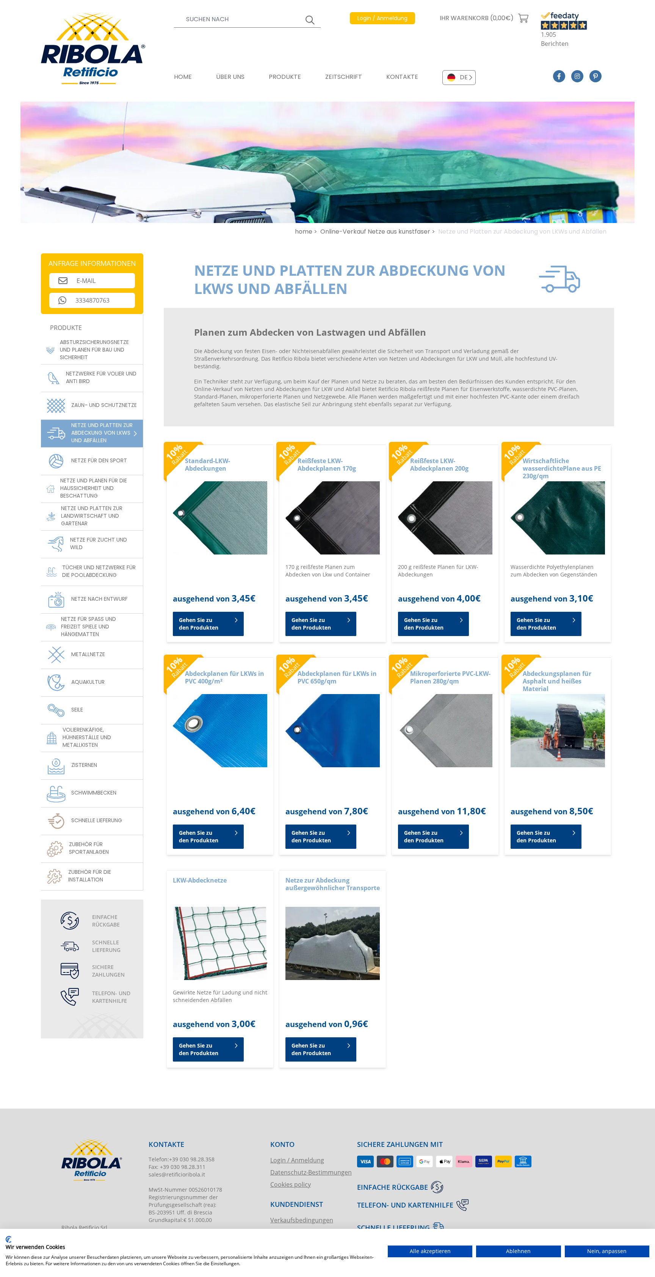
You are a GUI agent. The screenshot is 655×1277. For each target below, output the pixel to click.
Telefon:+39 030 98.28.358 (182, 1159)
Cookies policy (290, 1184)
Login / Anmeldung (297, 1160)
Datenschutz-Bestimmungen (311, 1172)
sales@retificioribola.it (177, 1174)
